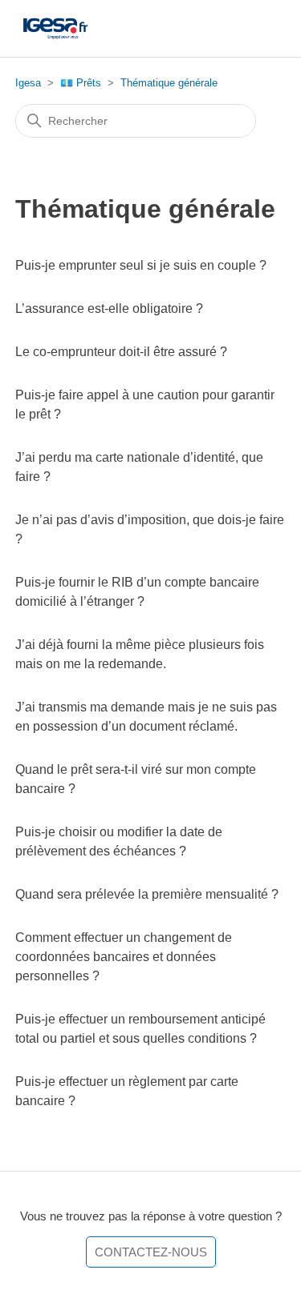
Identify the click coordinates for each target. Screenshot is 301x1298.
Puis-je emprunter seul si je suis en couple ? (140, 265)
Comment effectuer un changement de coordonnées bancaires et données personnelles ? (123, 957)
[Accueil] (55, 28)
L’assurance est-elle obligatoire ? (109, 308)
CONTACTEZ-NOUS (151, 1252)
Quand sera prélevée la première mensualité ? (147, 894)
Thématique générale (169, 83)
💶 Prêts (80, 83)
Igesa (28, 83)
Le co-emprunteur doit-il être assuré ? (121, 352)
